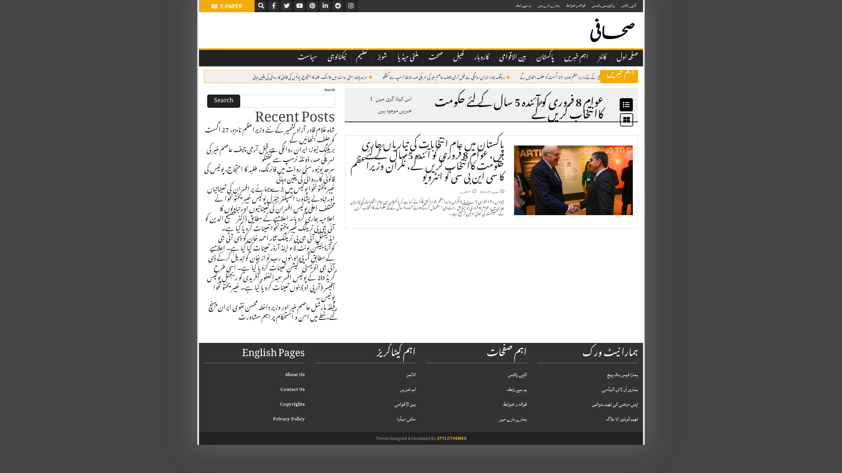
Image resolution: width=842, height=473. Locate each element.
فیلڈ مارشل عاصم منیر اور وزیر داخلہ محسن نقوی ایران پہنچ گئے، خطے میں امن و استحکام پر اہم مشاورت (272, 313)
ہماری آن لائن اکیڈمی (620, 389)
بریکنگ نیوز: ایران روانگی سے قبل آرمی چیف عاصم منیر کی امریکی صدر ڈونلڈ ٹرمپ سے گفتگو (444, 77)
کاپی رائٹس (628, 5)
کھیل (458, 58)
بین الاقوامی (512, 58)
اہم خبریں (576, 58)
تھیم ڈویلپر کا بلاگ (622, 419)
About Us (295, 374)
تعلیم (361, 58)
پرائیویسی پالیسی (603, 5)
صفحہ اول (627, 58)
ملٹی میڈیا (407, 58)
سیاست (307, 58)
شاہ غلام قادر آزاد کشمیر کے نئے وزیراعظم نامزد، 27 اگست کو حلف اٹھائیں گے (574, 77)
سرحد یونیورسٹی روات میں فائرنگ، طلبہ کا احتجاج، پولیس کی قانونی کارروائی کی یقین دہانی (310, 77)
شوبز (382, 58)
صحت (436, 58)
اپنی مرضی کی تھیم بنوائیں (615, 404)
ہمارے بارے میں (548, 5)
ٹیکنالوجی (337, 58)
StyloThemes (451, 438)
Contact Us (292, 389)
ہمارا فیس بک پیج (622, 374)
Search (329, 90)
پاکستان (545, 58)
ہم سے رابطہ (523, 5)
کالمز (603, 58)
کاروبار (481, 58)
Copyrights (292, 404)
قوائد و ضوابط (575, 5)
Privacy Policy (289, 419)
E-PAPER (230, 6)
